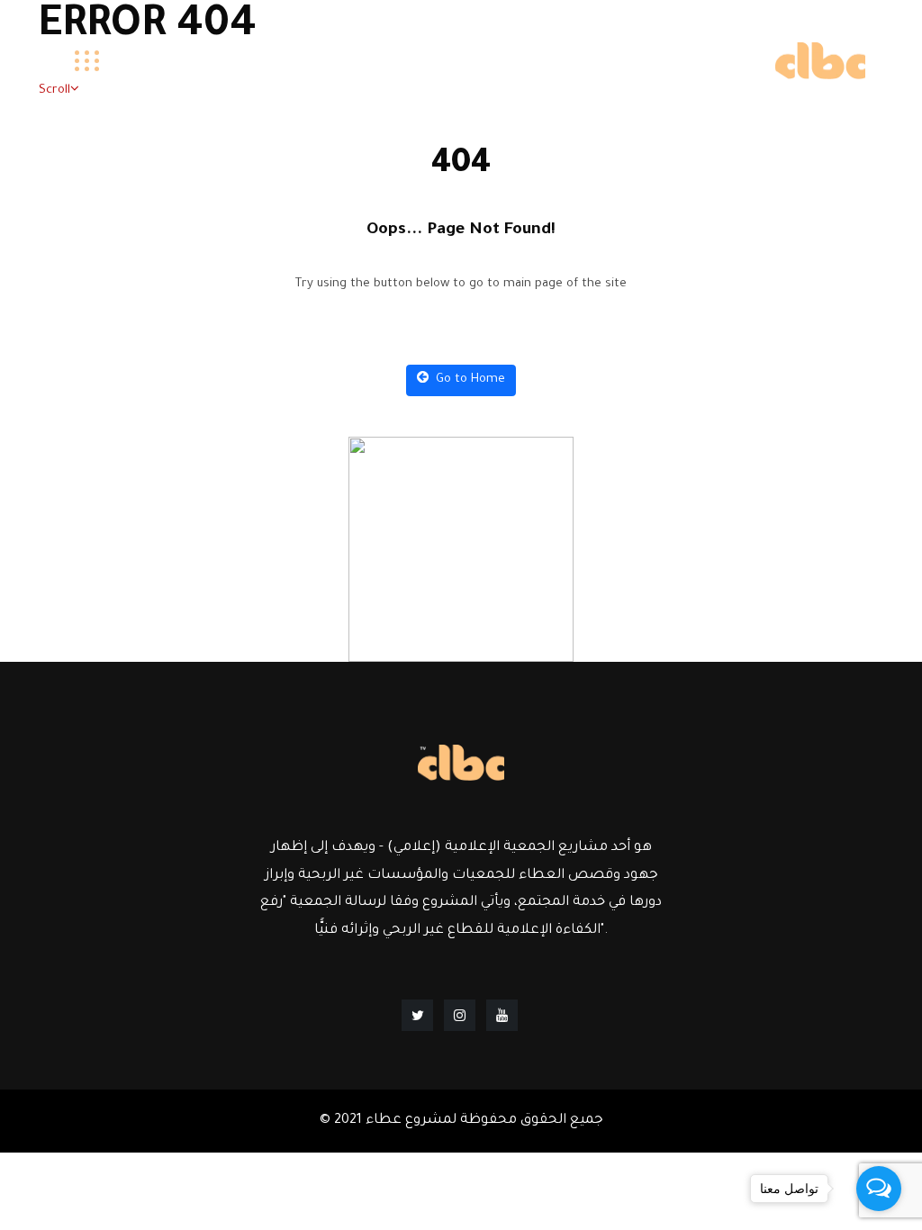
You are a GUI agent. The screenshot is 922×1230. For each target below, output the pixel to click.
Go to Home (468, 379)
